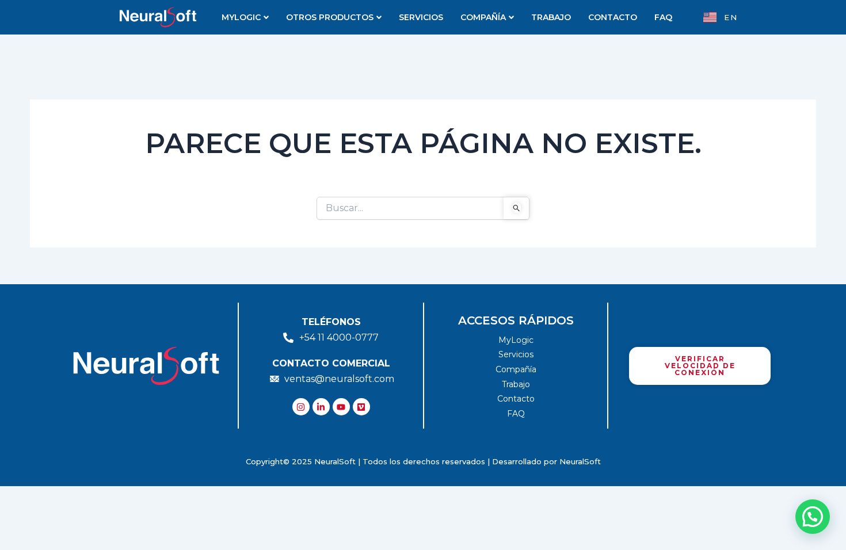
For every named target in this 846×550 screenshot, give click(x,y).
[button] (812, 516)
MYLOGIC (241, 17)
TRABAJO (551, 17)
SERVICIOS (421, 17)
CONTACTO (612, 17)
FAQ (663, 17)
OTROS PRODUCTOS (330, 17)
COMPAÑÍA (483, 17)
